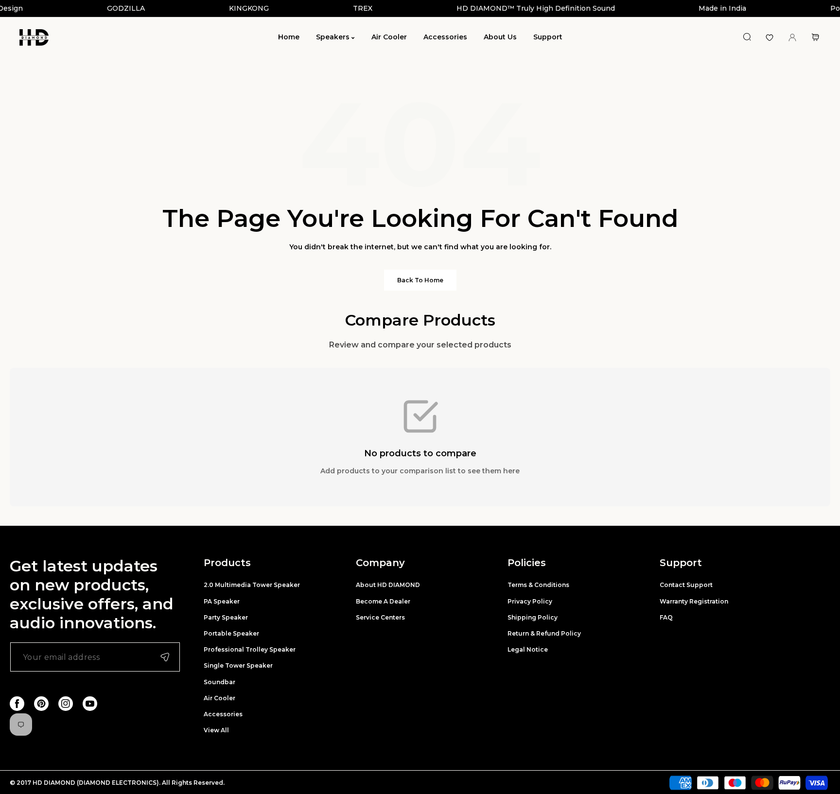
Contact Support (686, 584)
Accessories (223, 714)
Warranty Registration (694, 601)
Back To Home (420, 280)
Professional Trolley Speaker (250, 649)
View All (216, 730)
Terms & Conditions (538, 584)
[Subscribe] (164, 657)
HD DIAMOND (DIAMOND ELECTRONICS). (97, 782)
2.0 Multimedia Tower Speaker (252, 584)
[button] (815, 37)
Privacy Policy (530, 601)
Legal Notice (528, 649)
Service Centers (380, 617)
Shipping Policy (533, 617)
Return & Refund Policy (544, 633)
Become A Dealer (383, 601)
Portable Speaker (231, 633)
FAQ (666, 617)
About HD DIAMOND (388, 584)
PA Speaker (222, 601)
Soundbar (219, 682)
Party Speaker (226, 617)
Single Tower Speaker (238, 665)
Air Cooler (219, 698)
